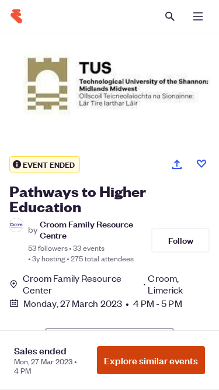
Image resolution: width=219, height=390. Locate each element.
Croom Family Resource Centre (86, 229)
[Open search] (170, 16)
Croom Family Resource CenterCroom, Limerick (103, 284)
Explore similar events (151, 360)
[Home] (16, 16)
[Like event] (201, 164)
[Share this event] (177, 164)
